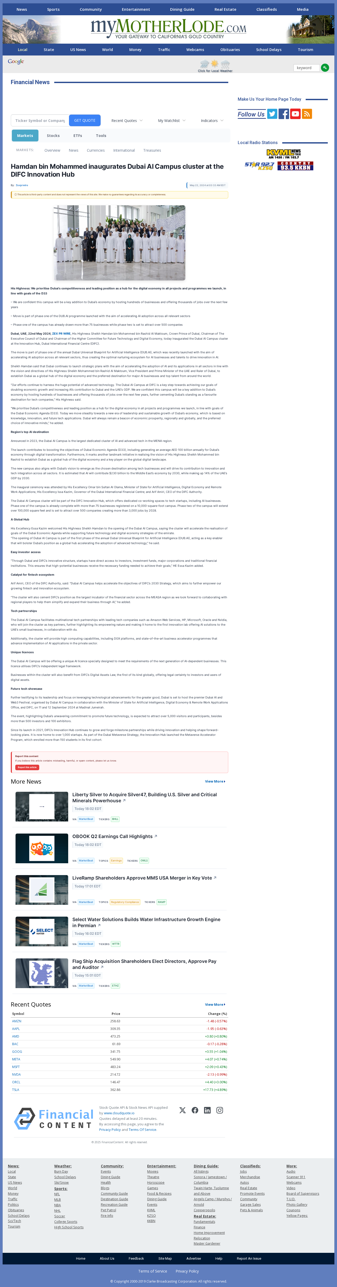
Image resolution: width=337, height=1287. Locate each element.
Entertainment (136, 9)
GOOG (17, 1051)
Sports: (60, 1188)
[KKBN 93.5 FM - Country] (295, 164)
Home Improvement (209, 1232)
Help (218, 1258)
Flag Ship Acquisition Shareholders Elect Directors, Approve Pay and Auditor (144, 964)
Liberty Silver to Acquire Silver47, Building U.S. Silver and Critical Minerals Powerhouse (144, 797)
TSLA (15, 1089)
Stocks (53, 135)
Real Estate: (205, 1216)
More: (291, 1165)
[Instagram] (219, 1119)
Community (91, 9)
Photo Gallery (296, 1204)
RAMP (161, 902)
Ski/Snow (61, 1182)
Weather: (63, 1165)
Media (303, 9)
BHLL (115, 819)
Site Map (165, 1258)
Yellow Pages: (297, 1215)
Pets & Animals (251, 1210)
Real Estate (225, 9)
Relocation (202, 1238)
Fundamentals (204, 1221)
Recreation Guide (114, 1204)
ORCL (16, 1082)
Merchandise (250, 1177)
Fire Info (107, 1215)
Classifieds (266, 9)
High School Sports (68, 1227)
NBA (57, 1205)
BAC (15, 1044)
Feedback (136, 1258)
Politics (13, 1204)
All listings (201, 1171)
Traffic (164, 49)
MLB (57, 1199)
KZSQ (151, 1215)
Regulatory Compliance (125, 902)
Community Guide (114, 1193)
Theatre (153, 1177)
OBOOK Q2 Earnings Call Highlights (115, 836)
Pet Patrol (108, 1210)
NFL (57, 1194)
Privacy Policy (110, 1129)
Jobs (243, 1171)
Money (135, 49)
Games (152, 1188)
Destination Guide (114, 1199)
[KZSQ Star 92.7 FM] (257, 164)
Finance (199, 1227)
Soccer (59, 1216)
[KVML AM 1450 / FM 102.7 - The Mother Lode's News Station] (284, 152)
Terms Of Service (142, 1129)
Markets (25, 135)
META (16, 1059)
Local (22, 49)
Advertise (193, 1258)
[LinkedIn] (207, 1119)
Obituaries (230, 49)
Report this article (27, 767)
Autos (244, 1182)
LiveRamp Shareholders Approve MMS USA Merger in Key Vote (144, 878)
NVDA (16, 1074)
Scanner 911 (295, 1177)
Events (106, 1171)
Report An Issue (249, 1258)
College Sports (65, 1221)
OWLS (144, 860)
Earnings (116, 860)
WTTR (115, 943)
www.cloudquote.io (119, 1113)
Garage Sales (250, 1204)
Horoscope (156, 1182)
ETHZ (115, 985)
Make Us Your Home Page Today (269, 99)
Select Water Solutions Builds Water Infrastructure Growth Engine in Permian (146, 922)
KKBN (151, 1221)
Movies (152, 1171)
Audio (290, 1171)
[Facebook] (195, 1119)
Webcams (195, 49)
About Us (107, 1258)
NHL (57, 1210)
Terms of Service (152, 1271)
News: (13, 1165)
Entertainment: (161, 1165)
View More (214, 781)
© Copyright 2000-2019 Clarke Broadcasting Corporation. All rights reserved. (168, 1281)
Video (290, 1188)
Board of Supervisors (302, 1193)
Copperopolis (204, 1210)
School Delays (268, 49)
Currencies (96, 150)
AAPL (16, 1028)
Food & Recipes (159, 1193)
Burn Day (61, 1171)
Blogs (105, 1188)
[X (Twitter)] (182, 1119)
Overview (52, 150)
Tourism (305, 49)
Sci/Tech (14, 1221)
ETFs (77, 135)
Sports (53, 9)
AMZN (16, 1021)
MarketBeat (86, 819)
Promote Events (252, 1193)
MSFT (16, 1067)
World (107, 49)
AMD (15, 1036)
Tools (101, 135)
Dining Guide (182, 9)
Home (80, 1258)
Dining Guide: (206, 1165)
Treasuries (152, 150)
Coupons (293, 1210)
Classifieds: (250, 1165)
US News (78, 49)
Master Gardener (207, 1243)
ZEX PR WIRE (61, 333)
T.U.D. (290, 1199)
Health (106, 1182)
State (49, 49)
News (22, 9)
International (124, 150)
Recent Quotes (124, 120)
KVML (151, 1210)
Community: (112, 1165)
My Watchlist (169, 120)
